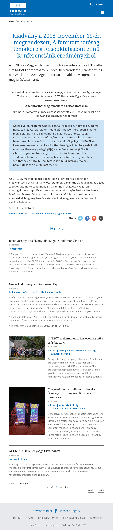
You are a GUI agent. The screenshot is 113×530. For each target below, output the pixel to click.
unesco (13, 459)
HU (102, 4)
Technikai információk (71, 525)
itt (20, 208)
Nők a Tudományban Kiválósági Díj (33, 284)
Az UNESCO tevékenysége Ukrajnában (34, 451)
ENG (98, 4)
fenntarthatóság (18, 213)
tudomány (14, 292)
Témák (29, 518)
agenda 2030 (64, 213)
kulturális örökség (60, 353)
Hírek (29, 21)
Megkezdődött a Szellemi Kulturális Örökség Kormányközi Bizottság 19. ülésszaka (72, 393)
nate (58, 292)
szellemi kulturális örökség (81, 350)
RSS (84, 525)
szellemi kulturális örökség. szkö (67, 408)
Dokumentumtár (48, 518)
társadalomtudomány (42, 213)
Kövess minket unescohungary (56, 511)
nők (25, 292)
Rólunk (17, 518)
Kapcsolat (96, 518)
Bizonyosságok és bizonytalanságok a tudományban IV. (46, 241)
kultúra (52, 350)
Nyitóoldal (17, 21)
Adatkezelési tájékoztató (37, 525)
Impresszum (54, 525)
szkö (61, 350)
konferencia (15, 248)
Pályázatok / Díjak (74, 518)
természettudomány (42, 292)
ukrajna (24, 459)
